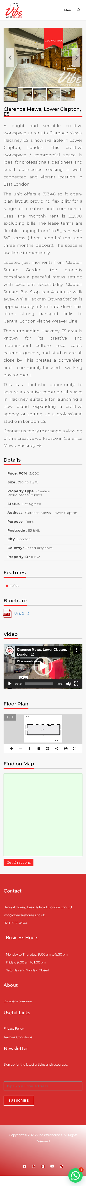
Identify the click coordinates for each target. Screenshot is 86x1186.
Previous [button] (10, 57)
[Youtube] (52, 1166)
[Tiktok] (61, 1166)
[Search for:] (77, 10)
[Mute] (68, 683)
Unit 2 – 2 (21, 613)
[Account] (64, 1181)
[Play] (9, 683)
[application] (43, 666)
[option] (43, 57)
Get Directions (18, 862)
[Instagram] (33, 1166)
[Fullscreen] (76, 683)
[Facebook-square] (24, 1166)
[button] (43, 666)
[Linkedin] (43, 1166)
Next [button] (76, 57)
